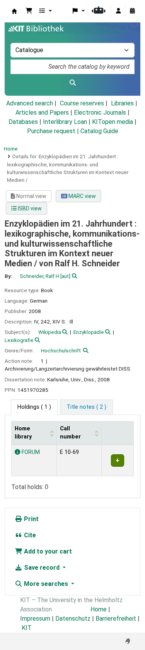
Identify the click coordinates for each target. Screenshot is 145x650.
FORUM (30, 452)
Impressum (35, 618)
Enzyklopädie (88, 332)
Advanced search (29, 103)
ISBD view (29, 208)
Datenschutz (72, 618)
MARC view (81, 196)
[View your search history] (132, 11)
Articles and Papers (42, 112)
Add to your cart (47, 551)
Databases (23, 121)
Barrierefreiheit (116, 618)
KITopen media (112, 121)
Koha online (14, 11)
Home (11, 149)
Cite (29, 535)
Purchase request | (53, 131)
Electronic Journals (100, 112)
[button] (29, 11)
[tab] (86, 407)
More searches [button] (46, 583)
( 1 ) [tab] (34, 407)
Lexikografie (19, 340)
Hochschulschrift (61, 350)
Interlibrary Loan (65, 121)
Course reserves (82, 103)
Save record (41, 567)
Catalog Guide (99, 131)
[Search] (72, 83)
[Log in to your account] (118, 11)
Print (30, 519)
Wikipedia (49, 332)
